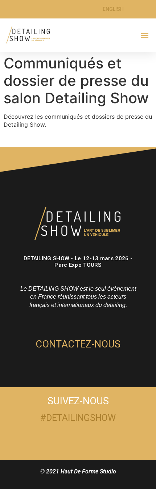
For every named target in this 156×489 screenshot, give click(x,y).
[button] (145, 35)
